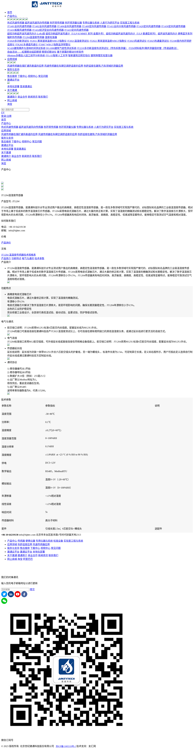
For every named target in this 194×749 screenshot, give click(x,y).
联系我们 (43, 96)
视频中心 (33, 76)
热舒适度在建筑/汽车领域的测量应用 (103, 66)
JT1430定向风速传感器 (173, 26)
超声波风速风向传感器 (37, 22)
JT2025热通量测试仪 (158, 41)
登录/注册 (6, 116)
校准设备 (58, 541)
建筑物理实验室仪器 (101, 55)
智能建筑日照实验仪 (79, 55)
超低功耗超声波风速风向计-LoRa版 (26, 33)
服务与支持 (13, 69)
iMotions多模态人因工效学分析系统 (26, 55)
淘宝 (9, 104)
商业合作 (22, 96)
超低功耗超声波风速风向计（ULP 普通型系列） (131, 33)
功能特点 (16, 258)
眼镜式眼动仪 (49, 52)
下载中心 (22, 76)
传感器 (21, 541)
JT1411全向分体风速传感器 (121, 26)
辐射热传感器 (14, 37)
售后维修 (12, 76)
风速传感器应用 (41, 544)
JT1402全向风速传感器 (44, 26)
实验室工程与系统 (129, 22)
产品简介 (6, 258)
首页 (9, 12)
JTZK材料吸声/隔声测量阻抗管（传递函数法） (154, 48)
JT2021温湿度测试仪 (78, 41)
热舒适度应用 (25, 544)
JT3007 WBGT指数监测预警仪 (54, 44)
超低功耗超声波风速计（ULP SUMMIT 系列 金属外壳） (75, 33)
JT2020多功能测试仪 (18, 41)
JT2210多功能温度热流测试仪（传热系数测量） (102, 48)
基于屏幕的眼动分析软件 (70, 52)
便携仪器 (30, 541)
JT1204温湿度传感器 (33, 37)
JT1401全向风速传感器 (19, 26)
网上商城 (12, 100)
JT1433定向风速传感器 (76, 30)
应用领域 (12, 59)
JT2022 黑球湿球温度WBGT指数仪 (108, 41)
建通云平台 (13, 79)
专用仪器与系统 (90, 22)
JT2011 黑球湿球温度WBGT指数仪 (48, 41)
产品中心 (12, 16)
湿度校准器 (51, 37)
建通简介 (12, 96)
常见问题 (43, 76)
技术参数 (39, 258)
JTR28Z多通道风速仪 (26, 44)
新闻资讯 (33, 96)
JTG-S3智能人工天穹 (56, 55)
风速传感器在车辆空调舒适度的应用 (63, 66)
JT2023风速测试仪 (137, 41)
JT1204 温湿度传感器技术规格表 (18, 255)
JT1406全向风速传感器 (69, 26)
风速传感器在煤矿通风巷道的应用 (25, 66)
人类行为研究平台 (109, 22)
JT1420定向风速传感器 (148, 26)
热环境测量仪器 (73, 22)
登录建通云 (26, 86)
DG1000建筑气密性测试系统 (61, 48)
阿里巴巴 (28, 559)
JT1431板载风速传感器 (19, 30)
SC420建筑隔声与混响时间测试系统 (26, 48)
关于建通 (12, 90)
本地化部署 (13, 86)
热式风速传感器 (15, 22)
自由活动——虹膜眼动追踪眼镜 (24, 52)
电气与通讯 (28, 258)
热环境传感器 (57, 22)
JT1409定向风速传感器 (94, 26)
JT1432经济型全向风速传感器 (48, 30)
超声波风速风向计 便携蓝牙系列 (175, 33)
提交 (32, 589)
